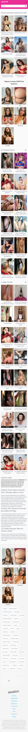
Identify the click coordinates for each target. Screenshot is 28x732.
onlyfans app (5, 631)
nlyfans (12, 628)
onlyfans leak (5, 645)
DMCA (14, 709)
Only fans (5, 676)
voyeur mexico (13, 658)
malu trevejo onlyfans (7, 625)
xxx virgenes (14, 665)
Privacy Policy (14, 701)
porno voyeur (5, 651)
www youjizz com (6, 665)
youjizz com (21, 665)
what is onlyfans (21, 661)
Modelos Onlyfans (19, 673)
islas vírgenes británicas (7, 618)
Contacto (14, 716)
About (14, 711)
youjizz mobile (12, 668)
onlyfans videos (13, 645)
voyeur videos (21, 658)
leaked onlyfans (16, 621)
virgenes (5, 685)
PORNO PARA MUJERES (18, 683)
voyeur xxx (5, 661)
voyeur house (5, 658)
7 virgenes (5, 608)
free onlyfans (5, 615)
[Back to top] (26, 729)
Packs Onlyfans (14, 648)
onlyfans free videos (6, 641)
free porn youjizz (13, 615)
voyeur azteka (15, 655)
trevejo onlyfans (13, 651)
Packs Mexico (6, 683)
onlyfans (17, 628)
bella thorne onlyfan (13, 608)
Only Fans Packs (7, 678)
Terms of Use (14, 703)
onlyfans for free (16, 635)
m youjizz (15, 625)
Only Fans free (13, 676)
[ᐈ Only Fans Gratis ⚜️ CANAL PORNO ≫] (4, 2)
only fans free (5, 638)
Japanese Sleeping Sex (8, 673)
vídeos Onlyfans (13, 661)
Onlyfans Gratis (16, 641)
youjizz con (5, 668)
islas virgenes (21, 615)
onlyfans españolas (6, 635)
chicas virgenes (17, 611)
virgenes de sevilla (6, 655)
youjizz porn (20, 668)
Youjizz (18, 685)
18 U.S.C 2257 (14, 706)
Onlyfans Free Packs (15, 638)
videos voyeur (22, 651)
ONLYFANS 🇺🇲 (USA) (8, 680)
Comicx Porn (14, 714)
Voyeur (11, 685)
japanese (16, 618)
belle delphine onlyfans (7, 611)
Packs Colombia (19, 680)
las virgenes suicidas (6, 621)
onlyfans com (12, 631)
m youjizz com (5, 628)
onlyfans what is (6, 648)
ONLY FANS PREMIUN (18, 678)
